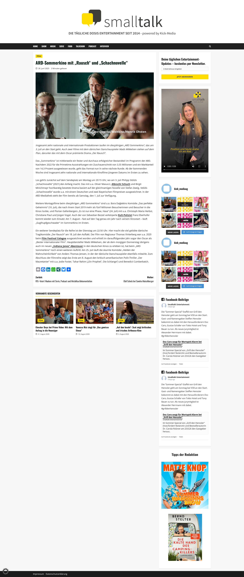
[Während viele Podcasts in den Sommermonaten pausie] (201, 204)
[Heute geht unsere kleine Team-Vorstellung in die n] (185, 220)
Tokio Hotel (191, 325)
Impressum (38, 574)
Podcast (92, 46)
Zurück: (64, 279)
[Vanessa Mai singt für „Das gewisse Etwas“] (95, 311)
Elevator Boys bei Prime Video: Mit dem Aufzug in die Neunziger (54, 329)
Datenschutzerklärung (56, 574)
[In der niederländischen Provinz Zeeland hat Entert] (168, 220)
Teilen (181, 364)
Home (35, 46)
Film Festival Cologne (54, 238)
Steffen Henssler (193, 318)
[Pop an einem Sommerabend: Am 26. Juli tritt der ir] (201, 220)
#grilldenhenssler (169, 336)
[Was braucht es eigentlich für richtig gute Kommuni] (185, 204)
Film (39, 56)
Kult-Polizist (125, 215)
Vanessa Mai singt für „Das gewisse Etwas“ (92, 329)
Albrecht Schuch (121, 184)
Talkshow (80, 46)
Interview (104, 46)
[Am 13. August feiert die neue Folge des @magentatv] (168, 204)
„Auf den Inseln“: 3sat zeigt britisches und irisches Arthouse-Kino (133, 329)
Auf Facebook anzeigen (169, 364)
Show (44, 46)
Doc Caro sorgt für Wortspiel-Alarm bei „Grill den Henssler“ (182, 343)
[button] (5, 571)
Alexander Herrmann (171, 332)
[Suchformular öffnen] (210, 46)
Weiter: (139, 279)
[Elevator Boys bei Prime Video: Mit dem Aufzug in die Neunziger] (54, 311)
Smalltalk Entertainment (178, 304)
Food (70, 46)
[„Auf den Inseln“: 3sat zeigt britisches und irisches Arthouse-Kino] (135, 311)
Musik (53, 46)
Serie (61, 46)
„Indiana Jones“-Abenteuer (67, 246)
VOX (193, 315)
